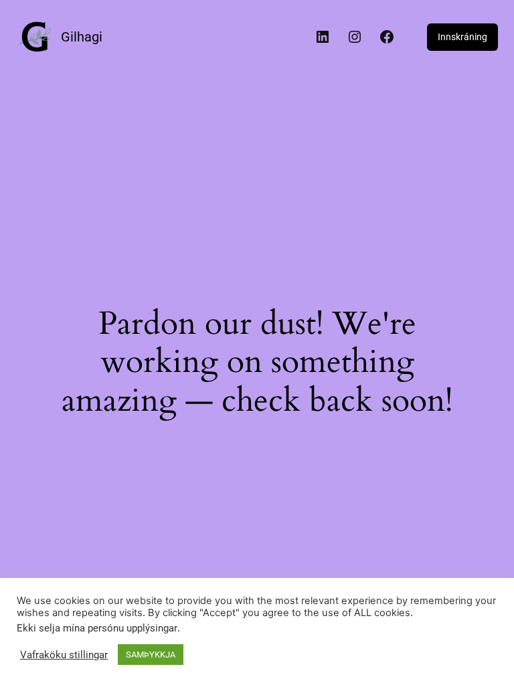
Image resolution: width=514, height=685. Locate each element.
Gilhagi (81, 37)
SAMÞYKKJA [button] (150, 655)
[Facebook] (387, 37)
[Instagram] (355, 37)
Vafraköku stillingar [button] (64, 655)
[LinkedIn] (323, 37)
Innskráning (462, 36)
